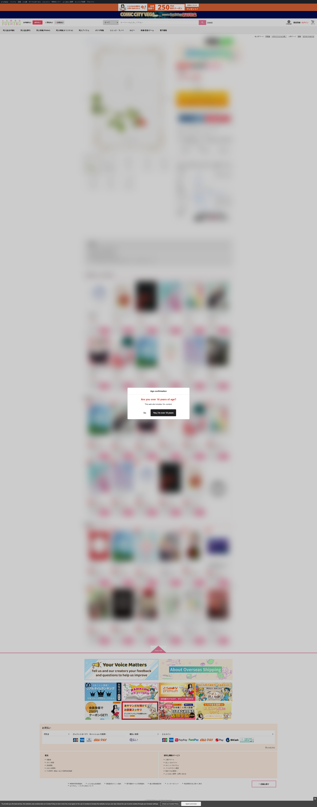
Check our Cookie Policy (170, 804)
